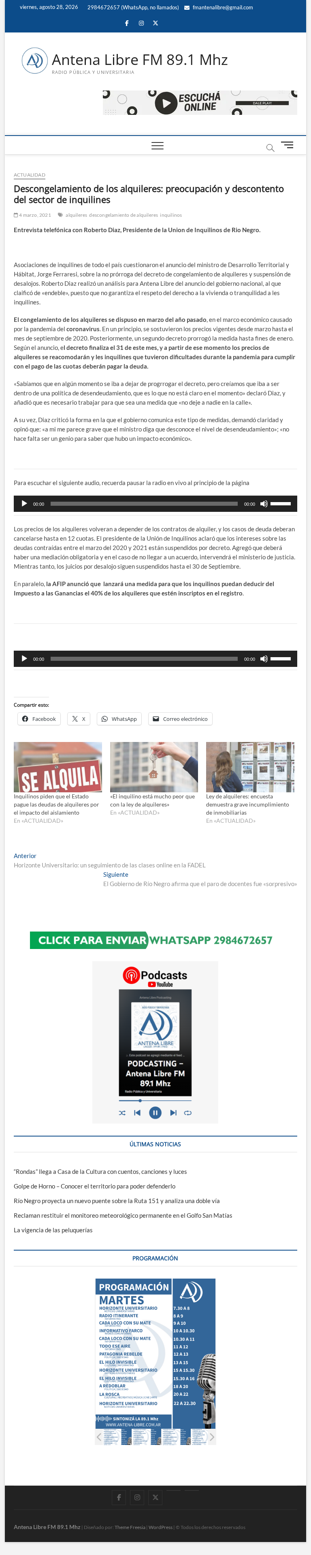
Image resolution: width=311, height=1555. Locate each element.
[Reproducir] (24, 504)
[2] (146, 1437)
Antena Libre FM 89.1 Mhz (140, 60)
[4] (206, 1437)
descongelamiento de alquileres (123, 215)
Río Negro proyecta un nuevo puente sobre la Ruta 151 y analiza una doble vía (117, 1200)
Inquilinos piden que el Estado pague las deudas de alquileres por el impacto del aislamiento (56, 804)
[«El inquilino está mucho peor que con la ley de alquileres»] (154, 767)
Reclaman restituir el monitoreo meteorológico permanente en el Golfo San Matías (123, 1215)
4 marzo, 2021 (34, 215)
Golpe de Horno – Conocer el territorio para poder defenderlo (94, 1186)
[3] (176, 1437)
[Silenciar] (264, 504)
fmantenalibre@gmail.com (222, 7)
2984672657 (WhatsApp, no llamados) (132, 7)
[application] (155, 504)
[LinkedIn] (173, 1490)
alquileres (76, 215)
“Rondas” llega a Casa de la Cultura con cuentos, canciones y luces (100, 1171)
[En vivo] (192, 1490)
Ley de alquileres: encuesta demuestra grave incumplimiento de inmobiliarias (247, 804)
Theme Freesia (130, 1527)
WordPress (161, 1527)
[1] (117, 1437)
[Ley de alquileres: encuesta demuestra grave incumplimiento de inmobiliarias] (250, 767)
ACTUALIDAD (29, 175)
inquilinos (171, 215)
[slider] (282, 503)
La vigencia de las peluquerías (53, 1230)
